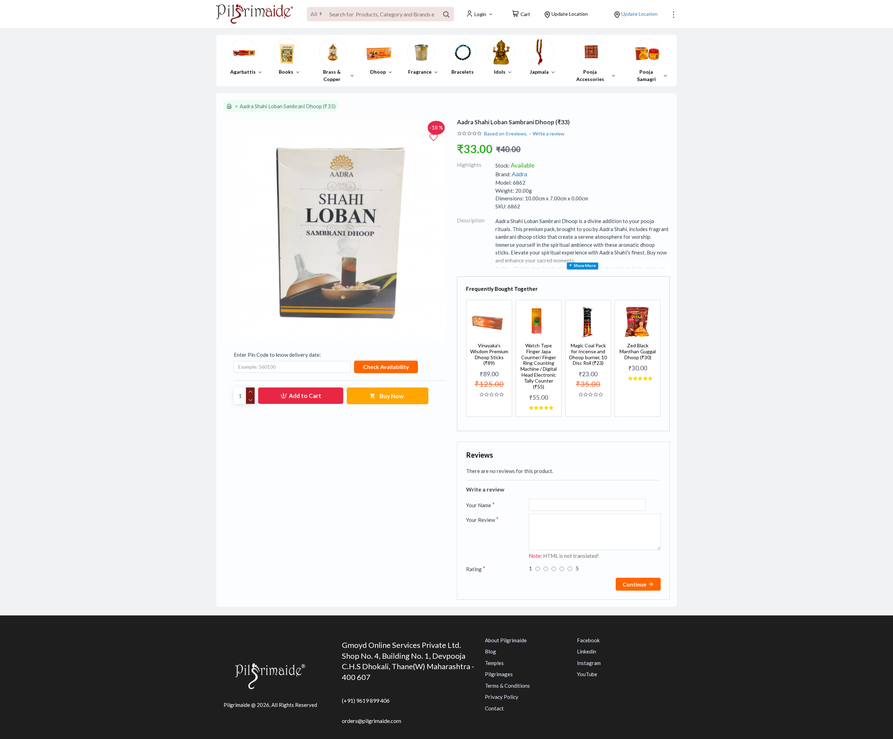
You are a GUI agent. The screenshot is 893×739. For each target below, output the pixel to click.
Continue (634, 584)
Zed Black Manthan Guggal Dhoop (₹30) (638, 351)
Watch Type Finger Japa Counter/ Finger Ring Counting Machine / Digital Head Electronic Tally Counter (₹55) (538, 366)
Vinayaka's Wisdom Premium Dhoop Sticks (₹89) (489, 354)
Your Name (478, 505)
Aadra (519, 174)
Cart (525, 14)
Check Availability (386, 366)
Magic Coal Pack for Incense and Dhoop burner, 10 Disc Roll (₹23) (588, 354)
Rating (474, 569)
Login (480, 14)
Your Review (480, 520)
